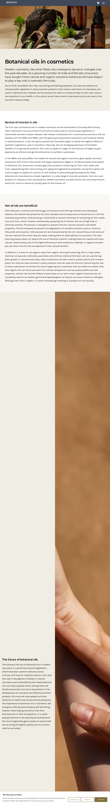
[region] (55, 797)
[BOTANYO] (11, 2)
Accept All (101, 799)
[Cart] (98, 3)
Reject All (87, 799)
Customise (73, 799)
